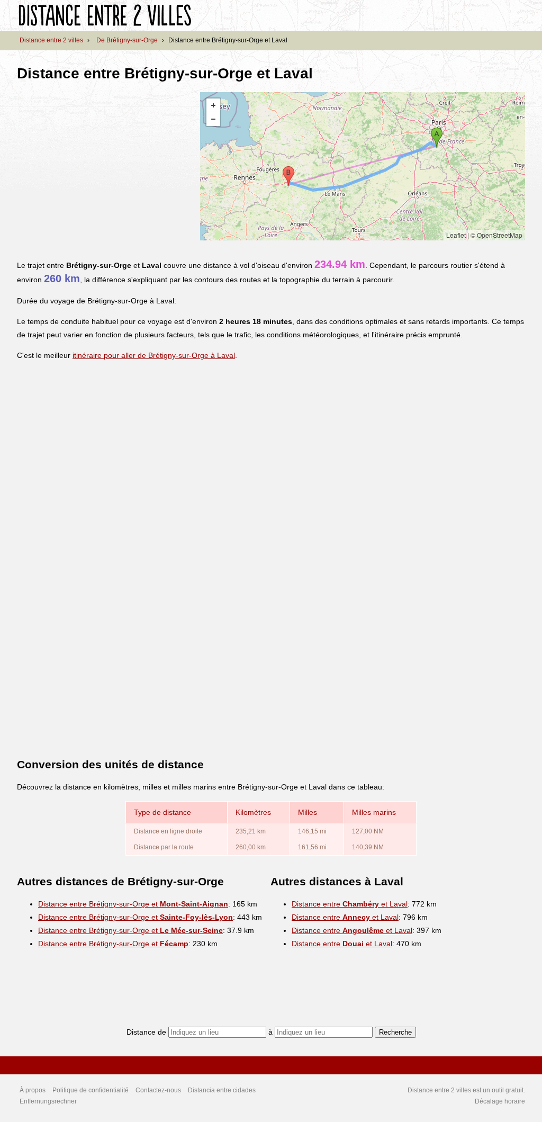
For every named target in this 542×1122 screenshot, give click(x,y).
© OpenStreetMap (496, 234)
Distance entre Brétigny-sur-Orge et (133, 904)
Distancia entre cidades (222, 1090)
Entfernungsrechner (48, 1101)
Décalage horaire (500, 1101)
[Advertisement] (106, 166)
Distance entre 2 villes (51, 40)
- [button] (213, 119)
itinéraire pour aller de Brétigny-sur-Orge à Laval (154, 355)
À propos (33, 1090)
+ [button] (213, 105)
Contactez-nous (158, 1090)
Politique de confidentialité (90, 1090)
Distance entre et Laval (350, 904)
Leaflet (456, 234)
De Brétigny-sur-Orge (127, 40)
